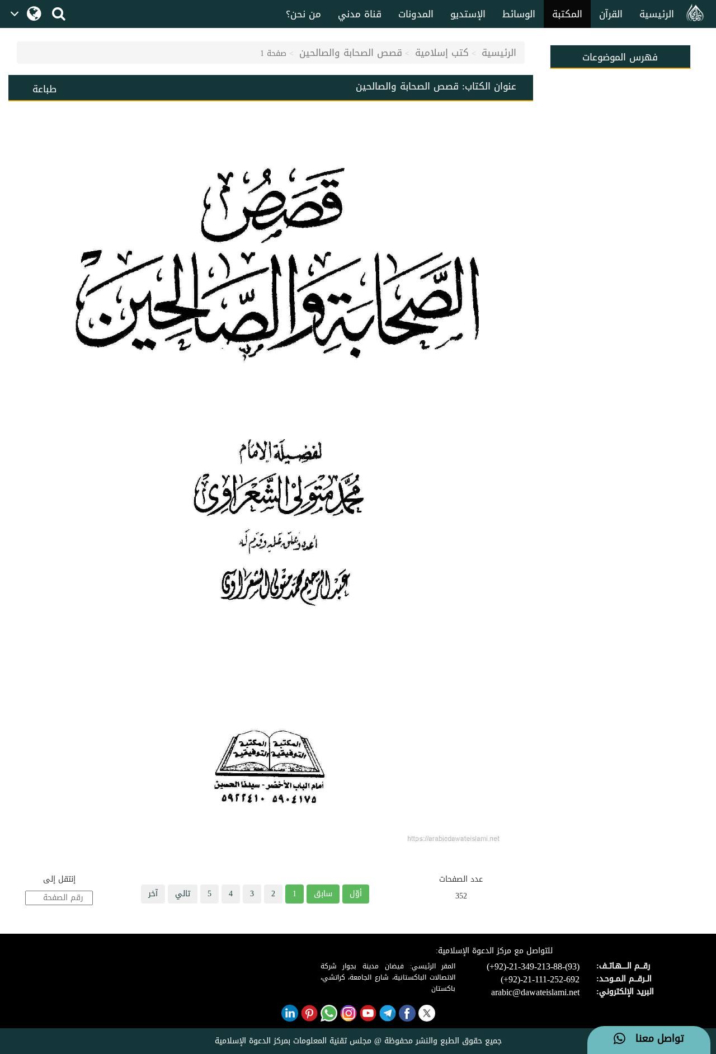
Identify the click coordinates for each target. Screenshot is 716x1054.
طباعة (44, 89)
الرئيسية (656, 14)
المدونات (416, 14)
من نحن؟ (303, 14)
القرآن (611, 14)
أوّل (356, 893)
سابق (323, 893)
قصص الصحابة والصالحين (350, 53)
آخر (153, 893)
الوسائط (518, 14)
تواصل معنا (654, 1039)
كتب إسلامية (442, 53)
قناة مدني (359, 14)
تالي (182, 893)
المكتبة (567, 14)
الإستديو (468, 14)
